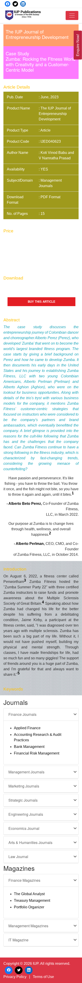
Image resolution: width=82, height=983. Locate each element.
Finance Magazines (24, 880)
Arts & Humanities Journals (30, 842)
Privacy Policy (14, 977)
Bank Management (29, 747)
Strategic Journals (23, 800)
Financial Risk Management (36, 753)
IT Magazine (18, 939)
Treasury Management (32, 900)
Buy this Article (41, 301)
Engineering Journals (25, 814)
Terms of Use (43, 977)
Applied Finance (27, 728)
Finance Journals (22, 714)
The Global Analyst (29, 894)
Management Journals (26, 772)
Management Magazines (28, 925)
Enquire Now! (78, 45)
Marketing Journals (23, 786)
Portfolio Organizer (29, 907)
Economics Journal (23, 828)
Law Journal (18, 856)
